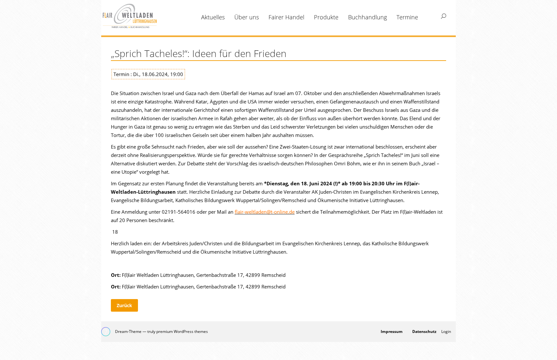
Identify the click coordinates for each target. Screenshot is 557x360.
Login (446, 331)
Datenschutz (424, 331)
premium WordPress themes (182, 331)
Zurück (124, 305)
